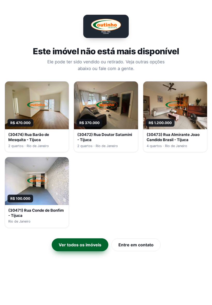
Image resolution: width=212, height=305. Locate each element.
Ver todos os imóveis (80, 244)
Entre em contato (136, 244)
